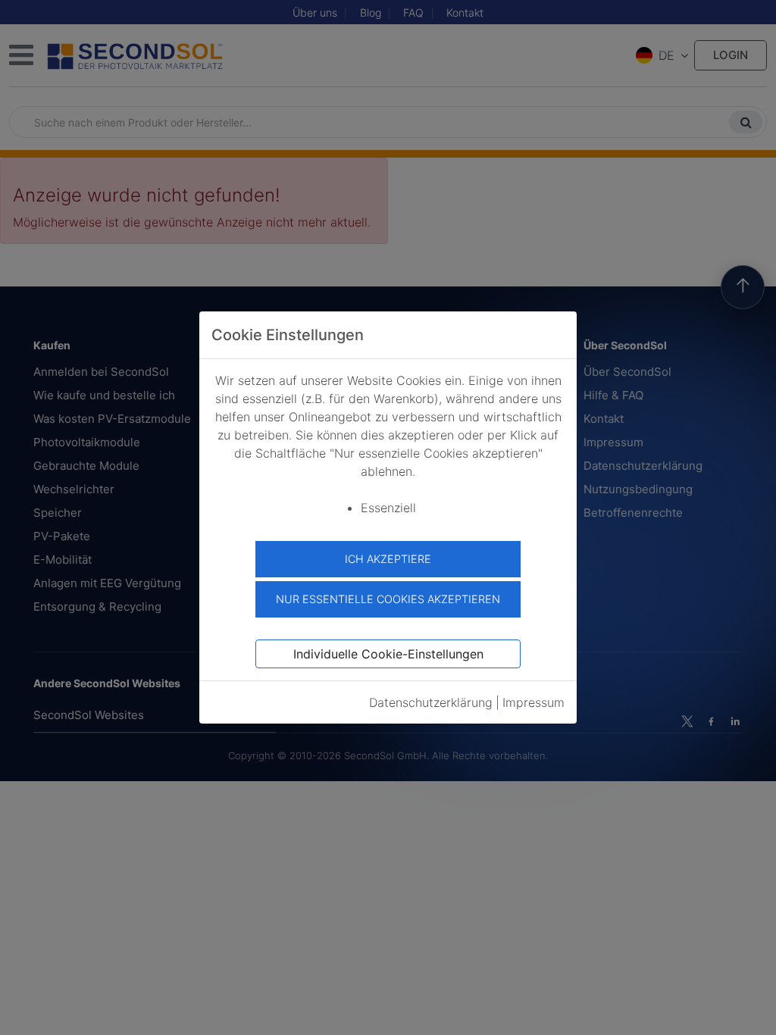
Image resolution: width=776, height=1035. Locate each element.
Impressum (533, 702)
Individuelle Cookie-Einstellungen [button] (388, 653)
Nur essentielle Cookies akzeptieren (388, 599)
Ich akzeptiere (388, 558)
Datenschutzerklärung (431, 702)
